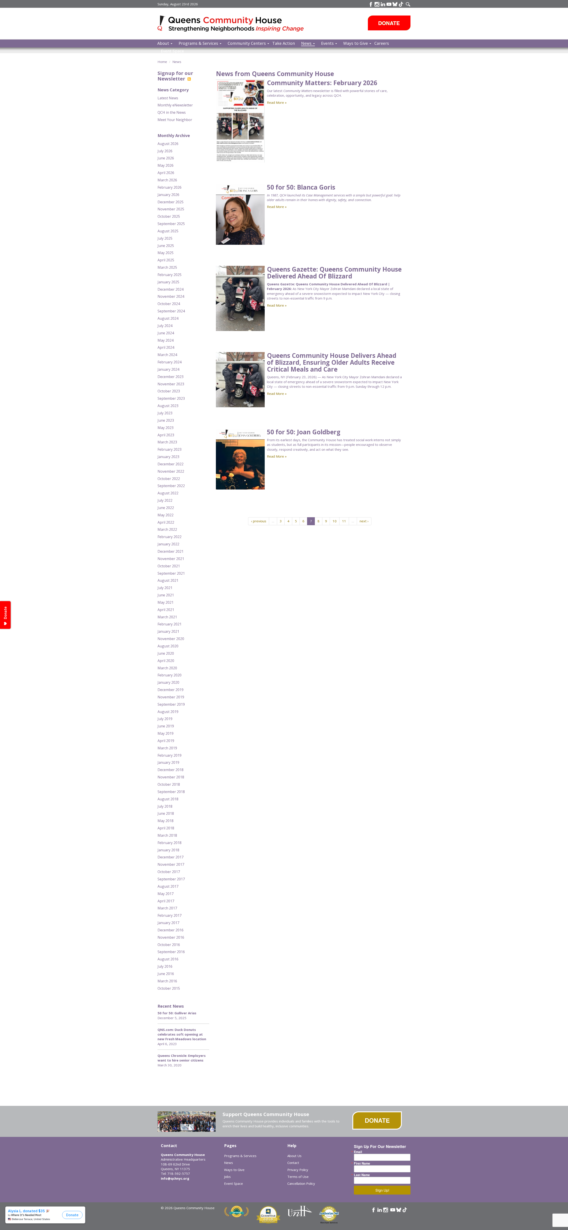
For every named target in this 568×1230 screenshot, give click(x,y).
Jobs (227, 1176)
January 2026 (168, 194)
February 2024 (169, 362)
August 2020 (168, 646)
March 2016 (167, 981)
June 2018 (166, 813)
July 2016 (165, 966)
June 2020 (166, 653)
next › (364, 521)
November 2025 (171, 209)
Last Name (362, 1174)
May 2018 (166, 820)
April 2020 (166, 660)
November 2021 (171, 558)
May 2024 (166, 340)
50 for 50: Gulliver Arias (177, 1013)
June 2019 (166, 726)
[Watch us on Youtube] (389, 4)
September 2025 (171, 223)
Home (162, 61)
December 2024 (170, 289)
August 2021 (168, 580)
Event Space (172, 51)
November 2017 (171, 864)
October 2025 (169, 216)
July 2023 (165, 413)
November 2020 (171, 638)
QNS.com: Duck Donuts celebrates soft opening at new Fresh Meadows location (182, 1034)
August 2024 (168, 318)
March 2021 (167, 617)
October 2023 (169, 391)
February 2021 (169, 624)
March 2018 (167, 835)
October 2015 (169, 988)
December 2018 (170, 769)
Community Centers (247, 43)
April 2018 (166, 828)
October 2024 (169, 303)
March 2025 (167, 267)
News (307, 43)
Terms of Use (298, 1176)
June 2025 (166, 245)
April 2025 (166, 260)
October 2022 (169, 478)
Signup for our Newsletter (175, 76)
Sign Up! (382, 1190)
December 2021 (170, 551)
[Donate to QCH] (389, 23)
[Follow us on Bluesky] (394, 4)
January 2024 (168, 369)
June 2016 (166, 973)
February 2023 (169, 449)
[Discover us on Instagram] (377, 4)
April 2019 (166, 740)
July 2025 (165, 238)
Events (328, 43)
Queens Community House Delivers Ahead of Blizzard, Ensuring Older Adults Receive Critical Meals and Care (331, 362)
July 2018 (165, 806)
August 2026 (168, 143)
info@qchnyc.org (175, 1178)
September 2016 (171, 951)
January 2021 (168, 631)
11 (344, 521)
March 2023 (167, 442)
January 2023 (168, 456)
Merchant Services (329, 1223)
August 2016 (168, 959)
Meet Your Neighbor (175, 119)
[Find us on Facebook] (371, 4)
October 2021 (169, 566)
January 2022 (168, 544)
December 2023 (170, 376)
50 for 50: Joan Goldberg (303, 432)
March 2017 (167, 908)
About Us (294, 1156)
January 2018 (168, 850)
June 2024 (166, 333)
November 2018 (171, 777)
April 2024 (166, 347)
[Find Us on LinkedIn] (383, 4)
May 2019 (166, 733)
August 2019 (168, 711)
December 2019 (170, 689)
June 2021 (166, 595)
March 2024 (167, 354)
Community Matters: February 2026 (322, 82)
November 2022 (171, 471)
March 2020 (167, 668)
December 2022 (170, 464)
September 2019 (171, 704)
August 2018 (168, 799)
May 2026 (166, 165)
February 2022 (169, 536)
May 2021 (166, 602)
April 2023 (166, 435)
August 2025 (168, 231)
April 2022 (166, 522)
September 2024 (171, 311)
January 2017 (168, 922)
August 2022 (168, 493)
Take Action (283, 43)
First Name (362, 1163)
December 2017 (170, 857)
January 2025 (168, 282)
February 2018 (169, 842)
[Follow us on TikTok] (400, 4)
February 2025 (169, 274)
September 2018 (171, 791)
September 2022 (171, 485)
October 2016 (169, 944)
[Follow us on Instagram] (385, 1209)
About (163, 43)
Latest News (168, 98)
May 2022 (166, 515)
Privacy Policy (297, 1169)
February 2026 (169, 187)
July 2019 (165, 718)
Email (358, 1151)
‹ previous (258, 521)
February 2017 (169, 915)
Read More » (277, 102)
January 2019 (168, 762)
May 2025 (166, 252)
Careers (381, 43)
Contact (293, 1162)
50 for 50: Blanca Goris (301, 187)
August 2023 (168, 405)
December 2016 (170, 930)
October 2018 (169, 784)
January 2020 (168, 682)
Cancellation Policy (301, 1183)
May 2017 (166, 893)
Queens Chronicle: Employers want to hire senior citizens (182, 1057)
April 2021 (166, 609)
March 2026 (167, 180)
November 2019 (171, 697)
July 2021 (165, 587)
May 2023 (166, 427)
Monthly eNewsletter (175, 105)
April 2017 (166, 901)
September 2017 (171, 879)
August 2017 (168, 886)
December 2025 (170, 202)
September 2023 (171, 398)
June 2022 (166, 507)
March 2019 (167, 748)
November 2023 (171, 384)
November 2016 (171, 937)
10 (335, 521)
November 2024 (171, 296)
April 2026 (166, 172)
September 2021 (171, 573)
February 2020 (169, 675)
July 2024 (165, 325)
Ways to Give (356, 43)
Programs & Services (199, 43)
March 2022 (167, 529)
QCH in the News (172, 112)
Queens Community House (236, 24)
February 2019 (169, 755)
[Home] (163, 23)
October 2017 (169, 871)
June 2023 (166, 420)
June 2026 (166, 158)
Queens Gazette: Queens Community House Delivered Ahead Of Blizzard (334, 272)
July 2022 (165, 500)
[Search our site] (408, 4)
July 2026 (165, 151)
